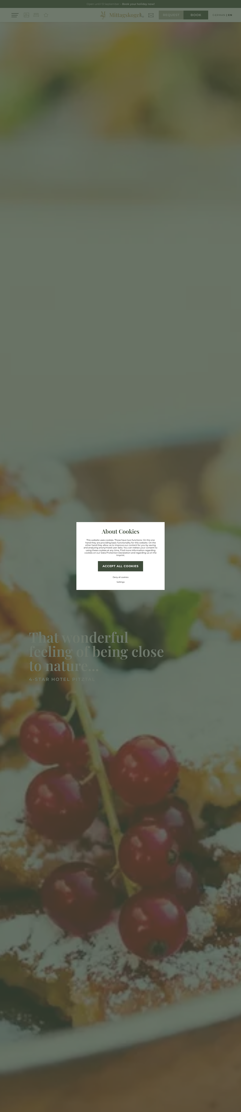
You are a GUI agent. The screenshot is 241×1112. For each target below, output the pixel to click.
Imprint (120, 555)
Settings (121, 582)
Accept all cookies (120, 566)
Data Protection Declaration (116, 552)
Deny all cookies (120, 577)
